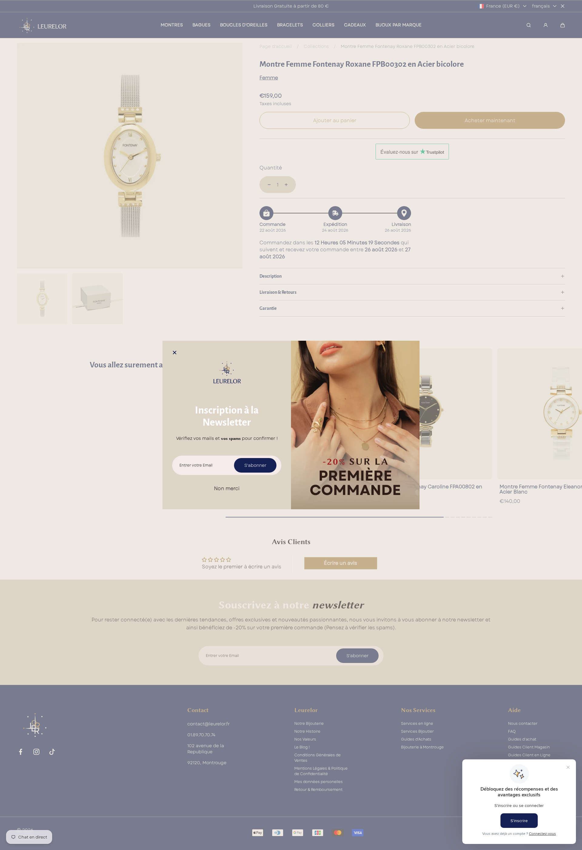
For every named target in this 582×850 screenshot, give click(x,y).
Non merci (226, 488)
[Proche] (174, 353)
